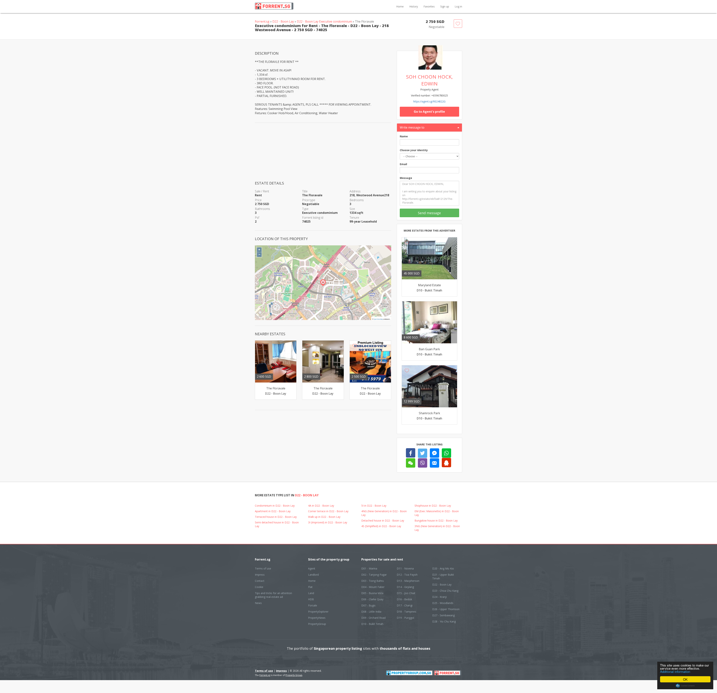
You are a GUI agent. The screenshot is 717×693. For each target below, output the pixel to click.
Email (403, 164)
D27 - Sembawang (443, 615)
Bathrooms (262, 208)
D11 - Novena (405, 568)
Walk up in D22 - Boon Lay (324, 517)
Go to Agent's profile (429, 112)
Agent (311, 568)
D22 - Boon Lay (283, 21)
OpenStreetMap (378, 319)
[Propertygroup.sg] (410, 672)
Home (400, 6)
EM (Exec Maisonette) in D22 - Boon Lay (437, 513)
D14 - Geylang (405, 587)
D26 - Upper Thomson (446, 609)
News (258, 603)
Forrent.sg (262, 21)
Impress (260, 574)
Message (406, 178)
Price (258, 200)
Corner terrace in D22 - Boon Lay (328, 511)
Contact (259, 581)
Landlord (313, 574)
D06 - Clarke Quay (372, 599)
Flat (310, 587)
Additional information (675, 671)
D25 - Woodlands (442, 603)
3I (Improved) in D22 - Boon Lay (327, 522)
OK (685, 679)
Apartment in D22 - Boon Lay (273, 511)
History (413, 6)
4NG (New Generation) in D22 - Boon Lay (384, 513)
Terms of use (263, 568)
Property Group (293, 675)
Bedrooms (357, 200)
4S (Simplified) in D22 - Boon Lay (381, 526)
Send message (429, 213)
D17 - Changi (404, 605)
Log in (458, 6)
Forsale (312, 605)
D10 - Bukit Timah (372, 624)
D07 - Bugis (368, 605)
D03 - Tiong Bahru (372, 581)
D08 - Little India (371, 611)
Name (404, 136)
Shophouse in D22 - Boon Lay (433, 505)
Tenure (354, 217)
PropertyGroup (317, 624)
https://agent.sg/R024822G (429, 101)
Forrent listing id (312, 217)
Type (305, 208)
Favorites (429, 6)
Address (355, 191)
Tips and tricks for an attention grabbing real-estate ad (273, 595)
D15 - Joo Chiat (406, 593)
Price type (308, 200)
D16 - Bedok (404, 599)
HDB (311, 599)
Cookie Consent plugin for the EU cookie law (685, 686)
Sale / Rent (262, 191)
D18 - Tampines (406, 611)
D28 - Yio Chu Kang (444, 621)
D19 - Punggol (405, 617)
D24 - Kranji (439, 597)
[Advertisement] (323, 154)
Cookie (259, 587)
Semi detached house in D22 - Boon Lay (277, 524)
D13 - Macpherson (408, 581)
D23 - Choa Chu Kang (445, 590)
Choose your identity (414, 150)
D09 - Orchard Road (373, 617)
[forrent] (447, 672)
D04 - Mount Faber (372, 587)
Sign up (444, 6)
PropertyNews (316, 617)
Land (311, 593)
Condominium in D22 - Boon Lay (275, 505)
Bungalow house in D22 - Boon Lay (436, 520)
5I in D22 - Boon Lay (373, 505)
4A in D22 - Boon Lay (321, 505)
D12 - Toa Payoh (407, 574)
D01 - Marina (369, 568)
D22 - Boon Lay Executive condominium (324, 21)
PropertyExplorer (318, 611)
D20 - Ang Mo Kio (443, 568)
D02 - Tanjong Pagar (374, 574)
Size (352, 208)
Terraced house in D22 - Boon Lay (276, 517)
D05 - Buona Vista (372, 593)
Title (305, 191)
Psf (257, 217)
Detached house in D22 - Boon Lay (382, 520)
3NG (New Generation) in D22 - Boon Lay (437, 528)
